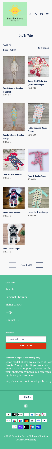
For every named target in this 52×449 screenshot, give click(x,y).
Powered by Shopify (26, 440)
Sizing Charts (14, 304)
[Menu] (47, 14)
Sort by (7, 45)
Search (10, 289)
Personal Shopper (16, 297)
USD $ (25, 397)
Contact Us (12, 320)
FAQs (9, 312)
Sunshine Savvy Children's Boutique (30, 436)
